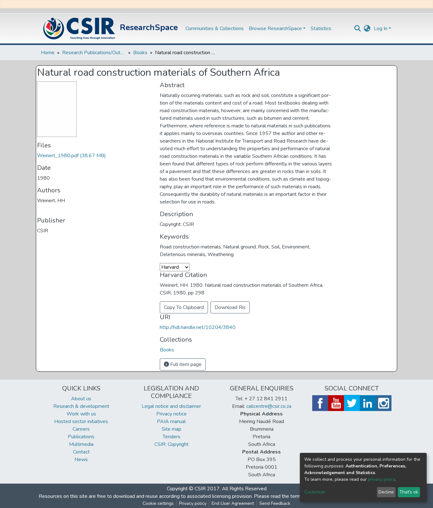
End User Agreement (233, 503)
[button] (367, 28)
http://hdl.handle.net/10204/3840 (198, 327)
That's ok (408, 492)
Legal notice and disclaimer (171, 406)
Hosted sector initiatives (81, 421)
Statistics (321, 28)
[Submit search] (357, 28)
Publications (81, 436)
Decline (386, 492)
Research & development (81, 406)
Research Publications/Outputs (94, 52)
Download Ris (230, 307)
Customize (314, 492)
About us (81, 398)
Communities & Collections (214, 28)
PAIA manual (171, 421)
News (81, 459)
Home (48, 52)
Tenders (171, 436)
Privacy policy (192, 503)
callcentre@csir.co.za (268, 406)
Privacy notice (171, 413)
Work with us (81, 413)
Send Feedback (274, 503)
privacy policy (381, 479)
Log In (380, 28)
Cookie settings (158, 503)
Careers (81, 429)
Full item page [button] (185, 364)
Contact (81, 451)
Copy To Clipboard (184, 307)
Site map (171, 429)
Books (140, 52)
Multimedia (81, 444)
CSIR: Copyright (171, 444)
